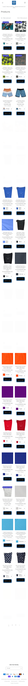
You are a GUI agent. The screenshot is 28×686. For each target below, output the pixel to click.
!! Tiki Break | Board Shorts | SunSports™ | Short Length (20, 101)
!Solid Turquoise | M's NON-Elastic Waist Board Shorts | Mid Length (8, 533)
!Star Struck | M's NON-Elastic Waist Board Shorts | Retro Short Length (7, 567)
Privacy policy (7, 681)
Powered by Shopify (16, 679)
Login (4, 636)
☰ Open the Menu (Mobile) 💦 (10, 639)
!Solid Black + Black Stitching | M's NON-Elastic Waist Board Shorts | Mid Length (20, 234)
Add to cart (7, 48)
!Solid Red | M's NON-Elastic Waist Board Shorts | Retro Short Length (20, 434)
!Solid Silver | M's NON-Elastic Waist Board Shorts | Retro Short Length (20, 501)
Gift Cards (5, 659)
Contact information (15, 683)
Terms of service (14, 681)
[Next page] (19, 625)
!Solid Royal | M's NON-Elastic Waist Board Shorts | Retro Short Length (20, 467)
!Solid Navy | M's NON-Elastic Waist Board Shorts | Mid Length (7, 335)
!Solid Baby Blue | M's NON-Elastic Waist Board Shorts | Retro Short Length (7, 234)
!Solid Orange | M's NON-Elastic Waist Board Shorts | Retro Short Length (20, 368)
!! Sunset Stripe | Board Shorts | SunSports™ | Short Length (7, 101)
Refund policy (24, 679)
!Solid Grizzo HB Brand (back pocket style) (20, 302)
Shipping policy (22, 681)
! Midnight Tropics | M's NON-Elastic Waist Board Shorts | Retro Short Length (7, 36)
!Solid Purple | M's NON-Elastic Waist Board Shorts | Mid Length (7, 400)
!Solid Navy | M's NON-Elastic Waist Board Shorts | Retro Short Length (20, 336)
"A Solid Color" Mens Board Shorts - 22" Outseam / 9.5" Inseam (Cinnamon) (20, 603)
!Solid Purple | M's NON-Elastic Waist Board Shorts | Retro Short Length (20, 401)
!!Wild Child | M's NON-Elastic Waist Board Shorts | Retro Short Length (20, 169)
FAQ (4, 662)
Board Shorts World (8, 679)
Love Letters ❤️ (6, 645)
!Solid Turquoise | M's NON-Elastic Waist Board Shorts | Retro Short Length (21, 534)
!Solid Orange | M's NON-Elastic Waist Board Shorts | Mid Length (7, 367)
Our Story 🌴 (6, 642)
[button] (2, 2)
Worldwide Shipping (7, 656)
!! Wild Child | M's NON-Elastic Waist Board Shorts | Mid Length (7, 134)
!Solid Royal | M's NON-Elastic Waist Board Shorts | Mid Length (7, 466)
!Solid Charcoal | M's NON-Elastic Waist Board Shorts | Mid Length (20, 266)
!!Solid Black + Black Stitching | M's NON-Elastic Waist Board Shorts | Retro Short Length (7, 169)
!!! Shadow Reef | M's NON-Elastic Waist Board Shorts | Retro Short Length (20, 135)
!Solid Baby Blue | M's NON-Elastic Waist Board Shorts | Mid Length (7, 200)
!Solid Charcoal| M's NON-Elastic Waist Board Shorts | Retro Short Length (7, 303)
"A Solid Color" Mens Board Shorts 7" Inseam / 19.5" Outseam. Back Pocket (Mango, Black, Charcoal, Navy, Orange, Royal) (7, 604)
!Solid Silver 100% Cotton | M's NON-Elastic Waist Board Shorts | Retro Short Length (7, 501)
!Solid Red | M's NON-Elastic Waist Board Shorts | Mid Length (7, 433)
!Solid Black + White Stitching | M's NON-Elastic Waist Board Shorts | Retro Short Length (7, 267)
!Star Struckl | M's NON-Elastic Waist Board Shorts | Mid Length (20, 566)
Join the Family (6, 653)
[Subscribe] (21, 668)
